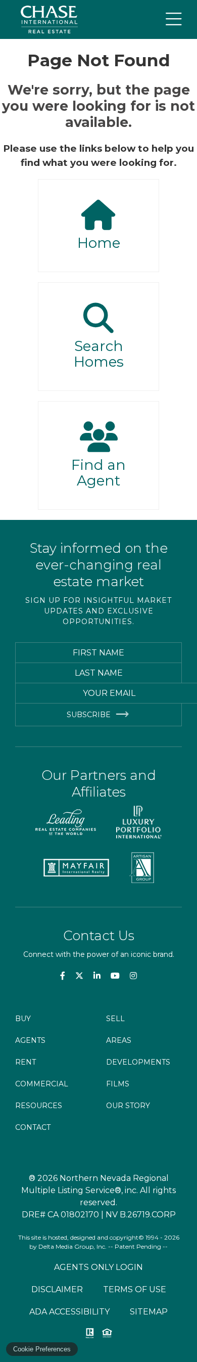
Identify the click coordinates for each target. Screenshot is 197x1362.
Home (98, 242)
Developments (138, 1062)
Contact (33, 1127)
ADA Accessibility (69, 1311)
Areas (118, 1040)
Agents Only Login (98, 1267)
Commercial (41, 1083)
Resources (38, 1105)
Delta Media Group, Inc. (72, 1246)
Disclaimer (57, 1289)
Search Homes (99, 354)
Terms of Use (134, 1289)
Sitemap (149, 1311)
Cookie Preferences (42, 1349)
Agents (30, 1040)
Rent (25, 1062)
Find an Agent (98, 473)
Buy (23, 1018)
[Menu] (174, 19)
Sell (115, 1018)
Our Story (128, 1105)
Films (117, 1083)
